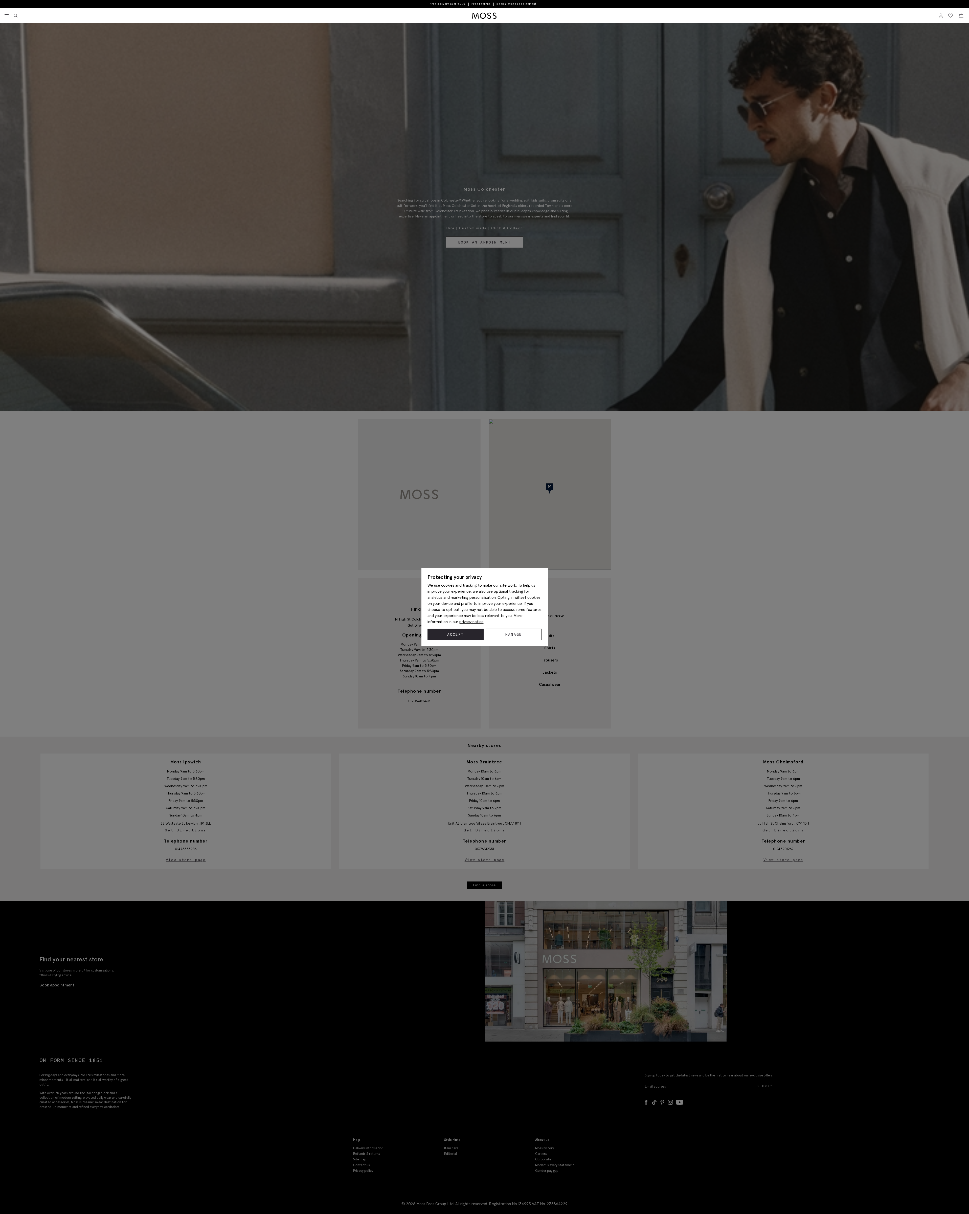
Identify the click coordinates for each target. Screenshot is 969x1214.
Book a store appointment (517, 4)
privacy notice (471, 621)
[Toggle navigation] (6, 15)
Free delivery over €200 (447, 4)
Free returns (480, 4)
